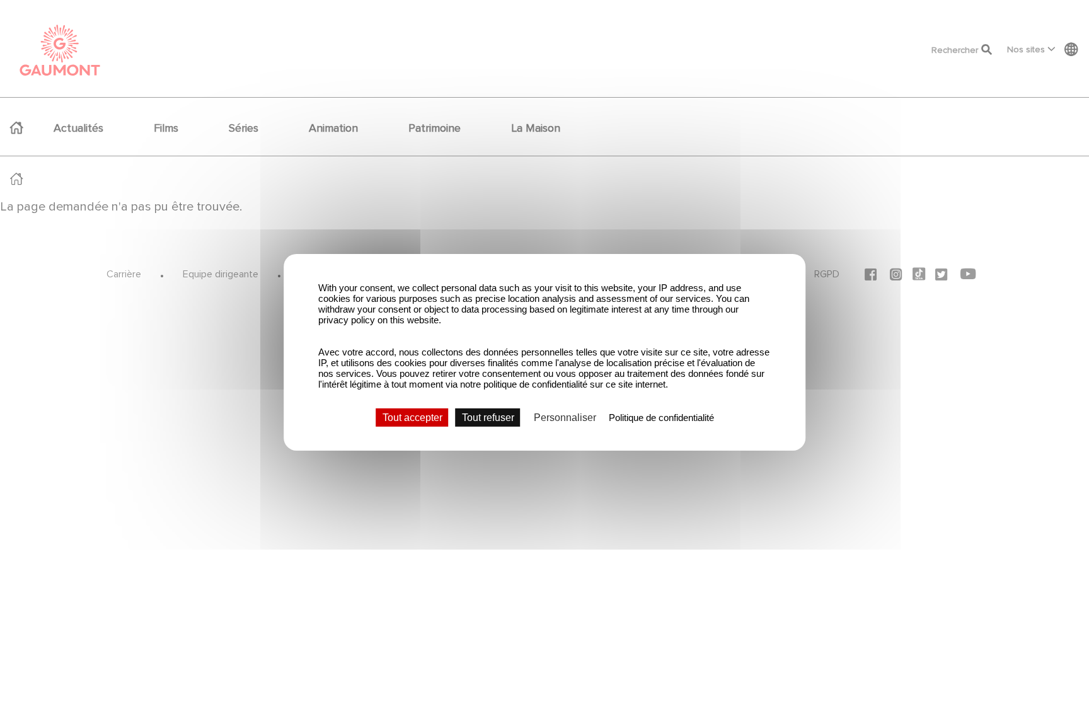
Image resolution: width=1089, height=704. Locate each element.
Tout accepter (412, 417)
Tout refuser (488, 417)
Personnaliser (565, 417)
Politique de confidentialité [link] (661, 417)
